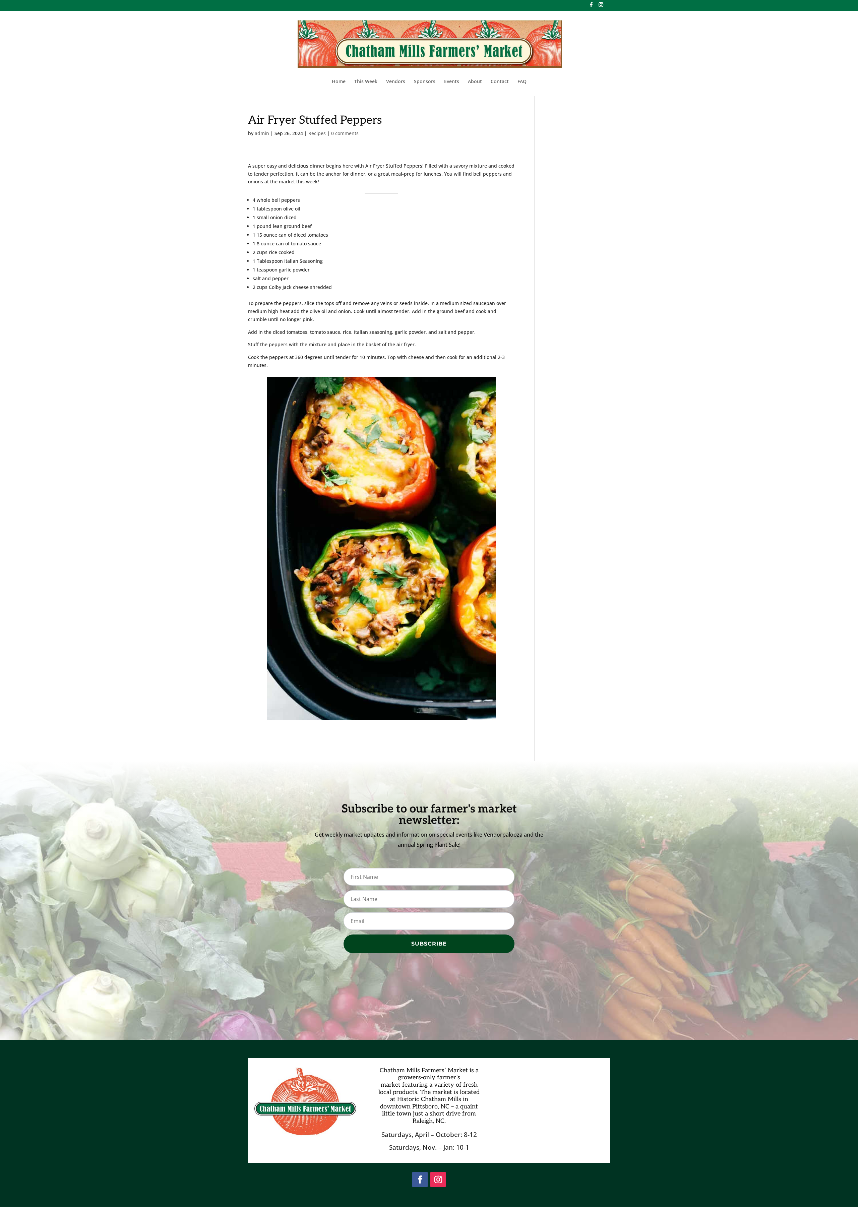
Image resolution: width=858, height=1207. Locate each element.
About (475, 81)
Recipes (317, 133)
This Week (365, 81)
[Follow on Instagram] (438, 1179)
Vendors (395, 81)
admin (262, 133)
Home (339, 81)
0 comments (345, 133)
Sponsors (424, 81)
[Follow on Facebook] (420, 1179)
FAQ (522, 81)
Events (451, 81)
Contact (500, 81)
